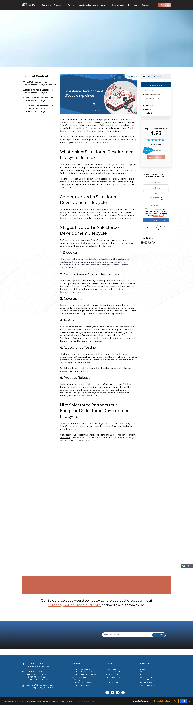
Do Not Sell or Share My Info (165, 701)
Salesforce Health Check (82, 685)
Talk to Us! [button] (148, 596)
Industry (104, 5)
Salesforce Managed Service (84, 674)
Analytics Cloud (112, 682)
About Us (144, 669)
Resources (132, 5)
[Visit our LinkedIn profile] (107, 692)
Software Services (151, 91)
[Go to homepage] (28, 5)
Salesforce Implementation (83, 672)
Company (146, 5)
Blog (142, 674)
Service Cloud (112, 674)
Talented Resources (80, 677)
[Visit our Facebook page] (112, 692)
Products (58, 5)
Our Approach (118, 5)
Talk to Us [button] (165, 5)
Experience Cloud (113, 677)
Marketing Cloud (113, 672)
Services (45, 5)
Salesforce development (96, 209)
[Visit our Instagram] (118, 692)
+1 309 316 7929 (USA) (36, 671)
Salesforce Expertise (87, 5)
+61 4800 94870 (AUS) (36, 677)
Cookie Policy (146, 677)
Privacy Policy (158, 216)
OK (183, 701)
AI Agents (70, 5)
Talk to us (65, 437)
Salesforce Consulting (81, 669)
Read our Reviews (155, 157)
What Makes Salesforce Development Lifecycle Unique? (39, 83)
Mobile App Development (82, 682)
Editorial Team (95, 56)
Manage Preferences (140, 701)
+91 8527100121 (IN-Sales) (38, 679)
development (86, 289)
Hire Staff (148, 113)
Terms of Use (146, 680)
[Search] (144, 76)
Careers (143, 672)
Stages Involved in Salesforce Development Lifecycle (38, 99)
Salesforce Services (152, 94)
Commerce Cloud (113, 680)
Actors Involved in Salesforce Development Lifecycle (38, 91)
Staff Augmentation (80, 680)
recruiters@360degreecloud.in (40, 688)
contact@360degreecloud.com (74, 605)
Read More (33, 574)
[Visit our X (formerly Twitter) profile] (123, 692)
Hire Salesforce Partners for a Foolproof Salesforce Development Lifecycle (38, 108)
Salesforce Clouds (152, 98)
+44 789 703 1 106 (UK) (36, 674)
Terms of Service (147, 685)
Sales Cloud (111, 669)
